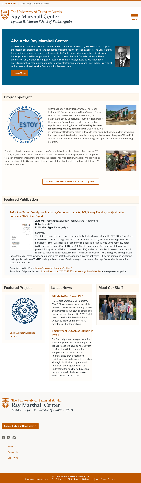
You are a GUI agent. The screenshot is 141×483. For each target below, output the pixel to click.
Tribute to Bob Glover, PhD (67, 296)
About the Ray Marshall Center (39, 41)
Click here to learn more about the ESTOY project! (70, 181)
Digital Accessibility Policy (79, 479)
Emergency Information (35, 479)
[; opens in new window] (117, 307)
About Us (12, 446)
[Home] (36, 16)
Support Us (13, 458)
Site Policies (57, 479)
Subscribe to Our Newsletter (19, 426)
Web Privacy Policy (104, 479)
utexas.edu (9, 4)
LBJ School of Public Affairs (34, 4)
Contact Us (13, 452)
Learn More (19, 73)
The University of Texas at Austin (69, 476)
